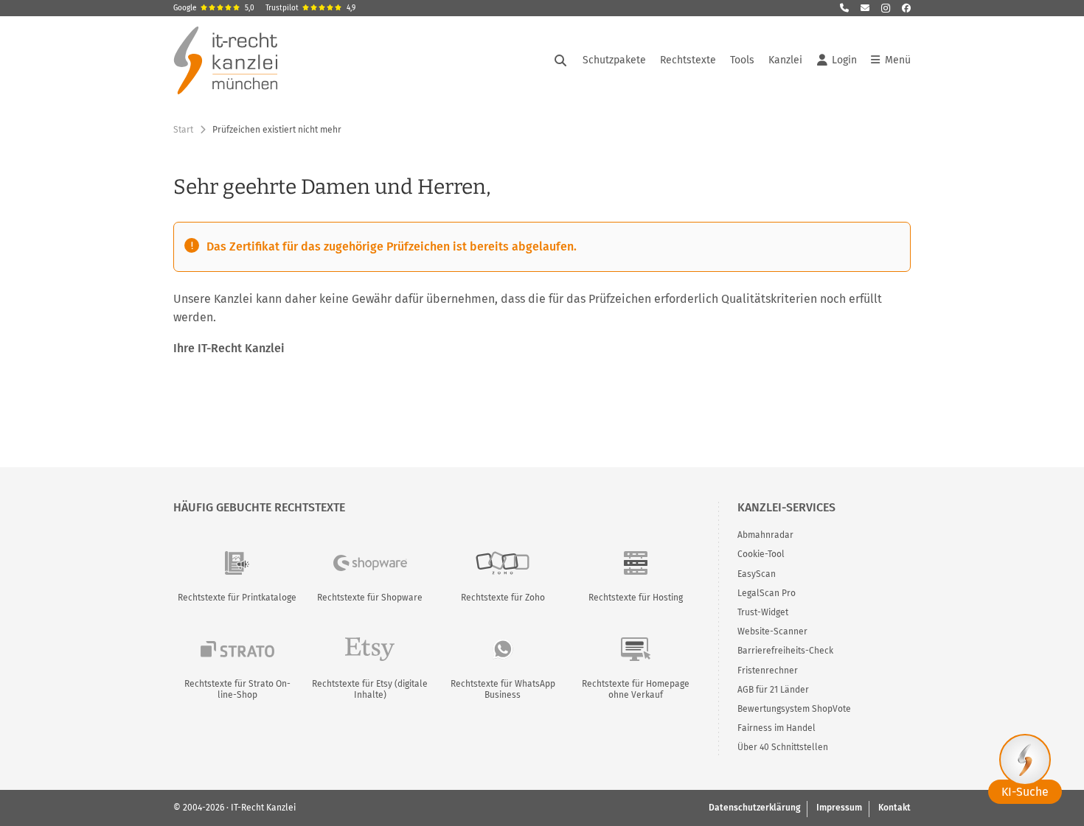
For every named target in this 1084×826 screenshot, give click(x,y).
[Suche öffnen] (560, 60)
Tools (742, 60)
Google (213, 8)
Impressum (839, 807)
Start (183, 130)
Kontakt (894, 807)
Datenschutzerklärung (754, 807)
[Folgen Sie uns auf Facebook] (906, 8)
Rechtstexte (688, 60)
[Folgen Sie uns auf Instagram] (885, 8)
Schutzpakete (614, 60)
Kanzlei (785, 60)
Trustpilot (310, 8)
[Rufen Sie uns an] (844, 8)
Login (844, 60)
